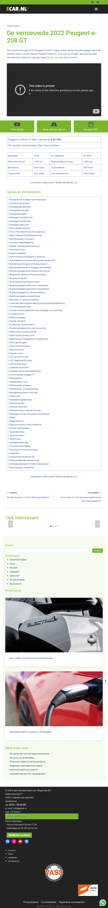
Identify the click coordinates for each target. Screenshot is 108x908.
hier (75, 182)
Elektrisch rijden (18, 559)
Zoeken (97, 550)
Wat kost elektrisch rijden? (24, 769)
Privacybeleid (30, 902)
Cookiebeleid (48, 902)
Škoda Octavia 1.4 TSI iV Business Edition (28, 495)
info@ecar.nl (19, 808)
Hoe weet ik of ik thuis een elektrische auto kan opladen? (81, 497)
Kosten (13, 567)
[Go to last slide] (10, 524)
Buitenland (15, 583)
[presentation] (54, 625)
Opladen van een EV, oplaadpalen (27, 773)
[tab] (50, 526)
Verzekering (13, 861)
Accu (12, 563)
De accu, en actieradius (22, 757)
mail (56, 57)
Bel (49, 57)
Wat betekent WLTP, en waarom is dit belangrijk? (30, 732)
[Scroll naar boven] (7, 902)
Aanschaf (14, 575)
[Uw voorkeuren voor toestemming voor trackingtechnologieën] (105, 681)
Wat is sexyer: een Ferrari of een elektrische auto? (31, 658)
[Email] (97, 2)
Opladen (14, 571)
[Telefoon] (92, 2)
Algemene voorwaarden (72, 902)
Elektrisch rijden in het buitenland (27, 761)
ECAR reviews (17, 579)
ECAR (8, 790)
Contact (12, 850)
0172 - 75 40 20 (17, 804)
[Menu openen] (96, 9)
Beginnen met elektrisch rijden (26, 765)
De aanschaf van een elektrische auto (29, 753)
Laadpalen (12, 857)
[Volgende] (97, 524)
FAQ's (10, 854)
